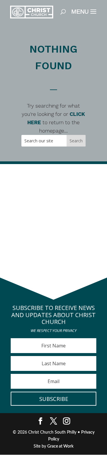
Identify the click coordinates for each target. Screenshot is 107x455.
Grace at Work (60, 446)
